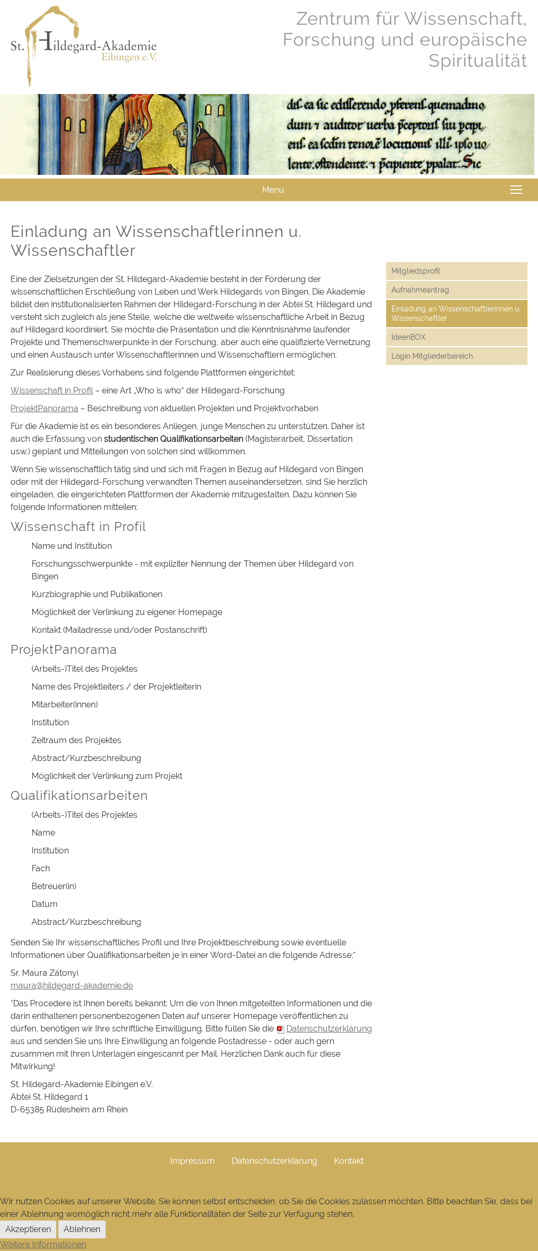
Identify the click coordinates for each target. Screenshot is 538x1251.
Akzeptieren (28, 1229)
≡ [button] (516, 190)
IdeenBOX (408, 337)
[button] (510, 1186)
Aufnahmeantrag (420, 290)
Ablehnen (82, 1229)
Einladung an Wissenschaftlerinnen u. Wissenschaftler (456, 313)
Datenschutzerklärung (274, 1161)
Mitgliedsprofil (415, 271)
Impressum (192, 1161)
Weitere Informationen (43, 1244)
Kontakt (349, 1161)
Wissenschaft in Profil (52, 390)
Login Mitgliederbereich (432, 356)
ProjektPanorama (44, 408)
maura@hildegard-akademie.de (72, 986)
